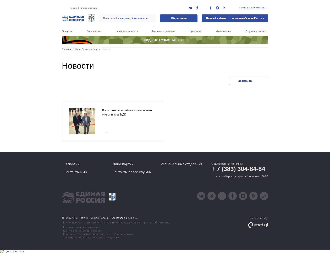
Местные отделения (163, 31)
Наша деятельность (127, 31)
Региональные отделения (182, 164)
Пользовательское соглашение (81, 227)
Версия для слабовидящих (252, 8)
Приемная (195, 31)
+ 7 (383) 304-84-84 (238, 168)
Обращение (179, 18)
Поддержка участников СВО (165, 40)
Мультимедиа (223, 31)
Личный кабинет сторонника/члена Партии (235, 18)
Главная (66, 49)
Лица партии (94, 31)
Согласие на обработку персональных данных (90, 237)
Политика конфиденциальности (82, 230)
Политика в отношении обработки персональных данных (97, 234)
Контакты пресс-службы (132, 172)
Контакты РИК (75, 172)
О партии (67, 31)
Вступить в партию (255, 31)
